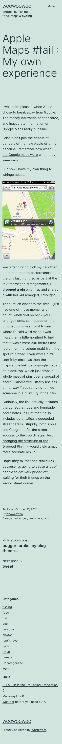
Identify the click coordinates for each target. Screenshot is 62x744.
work (6, 668)
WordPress (38, 730)
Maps (6, 696)
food (5, 612)
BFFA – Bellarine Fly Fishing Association (30, 685)
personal (8, 629)
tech (46, 518)
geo (24, 518)
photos (7, 635)
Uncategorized (12, 663)
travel (6, 651)
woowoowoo (16, 6)
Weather (8, 701)
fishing (7, 607)
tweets (7, 657)
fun (4, 618)
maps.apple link (14, 365)
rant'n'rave (35, 518)
